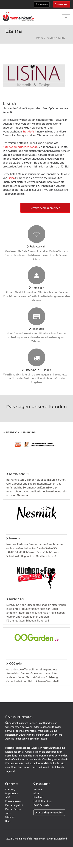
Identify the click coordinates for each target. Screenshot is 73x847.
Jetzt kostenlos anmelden (45, 208)
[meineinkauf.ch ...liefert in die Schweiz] (18, 16)
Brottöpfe (28, 131)
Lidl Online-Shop (42, 801)
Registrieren (62, 4)
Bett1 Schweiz (41, 805)
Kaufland (38, 797)
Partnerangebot (14, 805)
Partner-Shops (13, 809)
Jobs (7, 813)
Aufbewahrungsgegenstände (20, 147)
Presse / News (13, 801)
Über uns (10, 817)
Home (39, 37)
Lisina (11, 178)
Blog (7, 821)
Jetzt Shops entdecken (50, 812)
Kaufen (51, 37)
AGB (7, 797)
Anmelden (43, 4)
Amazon (38, 789)
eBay (36, 793)
